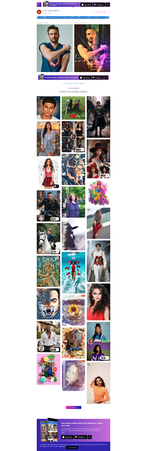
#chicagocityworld (66, 17)
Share (101, 12)
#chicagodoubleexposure (52, 17)
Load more (73, 407)
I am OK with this (72, 447)
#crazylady (41, 17)
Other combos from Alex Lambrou (74, 83)
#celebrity (75, 17)
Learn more (62, 446)
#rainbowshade (101, 17)
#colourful (93, 17)
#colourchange (84, 17)
